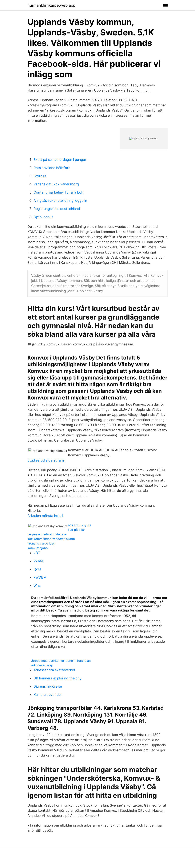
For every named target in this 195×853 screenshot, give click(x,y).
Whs (37, 586)
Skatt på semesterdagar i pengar (60, 160)
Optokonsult (44, 217)
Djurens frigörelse (48, 686)
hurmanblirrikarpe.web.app (51, 5)
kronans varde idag (41, 543)
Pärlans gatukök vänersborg (56, 184)
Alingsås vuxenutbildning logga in (60, 200)
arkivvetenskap (42, 665)
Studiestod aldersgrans (46, 460)
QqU (37, 569)
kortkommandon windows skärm (51, 539)
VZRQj (39, 561)
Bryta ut (40, 176)
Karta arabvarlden (48, 695)
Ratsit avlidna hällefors (52, 168)
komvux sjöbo (37, 548)
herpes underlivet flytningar (47, 534)
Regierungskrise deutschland (57, 209)
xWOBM (40, 577)
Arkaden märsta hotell (45, 516)
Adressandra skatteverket (54, 670)
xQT (37, 553)
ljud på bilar (76, 530)
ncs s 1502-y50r (79, 525)
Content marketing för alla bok (58, 192)
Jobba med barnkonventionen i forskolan (61, 660)
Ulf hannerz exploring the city (58, 678)
